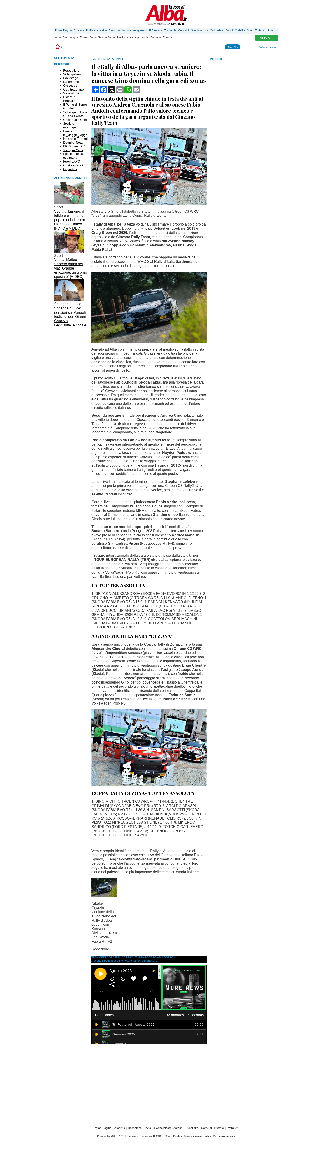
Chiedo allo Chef (75, 119)
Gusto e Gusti (73, 165)
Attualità (102, 30)
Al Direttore (155, 30)
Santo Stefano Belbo (102, 37)
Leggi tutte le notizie (70, 325)
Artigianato (140, 30)
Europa (167, 37)
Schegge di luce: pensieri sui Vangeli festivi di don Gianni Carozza (70, 314)
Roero (84, 37)
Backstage (70, 78)
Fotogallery (71, 70)
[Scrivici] (256, 47)
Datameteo (71, 82)
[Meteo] (254, 47)
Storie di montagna (70, 125)
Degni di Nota (73, 142)
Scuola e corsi (199, 30)
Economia (170, 30)
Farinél (68, 131)
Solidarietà (217, 30)
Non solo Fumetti (75, 138)
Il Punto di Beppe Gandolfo (75, 106)
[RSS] (252, 47)
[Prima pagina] (58, 47)
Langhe (73, 37)
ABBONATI (266, 37)
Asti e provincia (139, 37)
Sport (250, 30)
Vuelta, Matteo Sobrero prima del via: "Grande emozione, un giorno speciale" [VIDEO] (70, 268)
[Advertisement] (244, 97)
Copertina (70, 169)
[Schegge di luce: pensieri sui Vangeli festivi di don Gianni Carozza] (69, 300)
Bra (65, 37)
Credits (177, 1136)
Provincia (122, 37)
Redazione (135, 1128)
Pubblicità (191, 1128)
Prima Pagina (63, 30)
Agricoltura (124, 30)
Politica (90, 30)
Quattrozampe (73, 89)
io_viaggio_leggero (76, 135)
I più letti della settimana (73, 155)
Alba (58, 37)
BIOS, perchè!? (74, 146)
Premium (232, 1128)
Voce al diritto (72, 93)
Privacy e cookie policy (197, 1136)
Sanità (229, 30)
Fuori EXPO (71, 161)
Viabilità (240, 30)
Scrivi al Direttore (212, 1128)
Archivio (263, 47)
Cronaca (79, 30)
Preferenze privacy (224, 1136)
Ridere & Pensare (69, 98)
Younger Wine (73, 150)
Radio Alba (232, 47)
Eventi (112, 30)
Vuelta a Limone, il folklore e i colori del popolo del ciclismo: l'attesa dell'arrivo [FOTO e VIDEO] (70, 219)
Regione (155, 37)
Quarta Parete (73, 116)
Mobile (272, 47)
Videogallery (72, 74)
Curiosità (183, 30)
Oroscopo (70, 85)
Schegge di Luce (75, 112)
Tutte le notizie (264, 30)
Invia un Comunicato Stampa (163, 1128)
